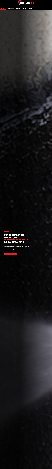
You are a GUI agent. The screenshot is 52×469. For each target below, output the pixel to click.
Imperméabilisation (10, 8)
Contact (31, 8)
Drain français (18, 8)
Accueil (2, 8)
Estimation (25, 8)
